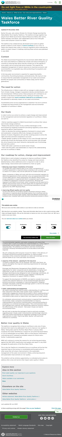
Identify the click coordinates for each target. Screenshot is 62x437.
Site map (41, 425)
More (4, 381)
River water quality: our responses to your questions (18, 373)
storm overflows (28, 45)
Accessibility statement (8, 425)
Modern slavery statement (25, 428)
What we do (18, 12)
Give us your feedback (33, 408)
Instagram (52, 418)
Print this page (56, 408)
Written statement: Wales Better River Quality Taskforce (20, 396)
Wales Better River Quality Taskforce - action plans (18, 399)
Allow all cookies (50, 237)
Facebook (41, 418)
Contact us (16, 417)
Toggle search (56, 2)
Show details (53, 233)
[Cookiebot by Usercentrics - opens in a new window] (55, 199)
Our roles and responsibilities (32, 12)
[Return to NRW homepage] (11, 2)
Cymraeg (49, 2)
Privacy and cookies (8, 428)
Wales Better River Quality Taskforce (14, 389)
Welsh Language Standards (27, 425)
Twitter (45, 418)
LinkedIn (49, 418)
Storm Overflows (7, 375)
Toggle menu (60, 2)
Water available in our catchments (13, 378)
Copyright (49, 425)
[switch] (23, 227)
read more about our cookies (14, 218)
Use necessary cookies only (30, 237)
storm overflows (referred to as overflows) (28, 97)
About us (10, 12)
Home (4, 12)
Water (45, 12)
